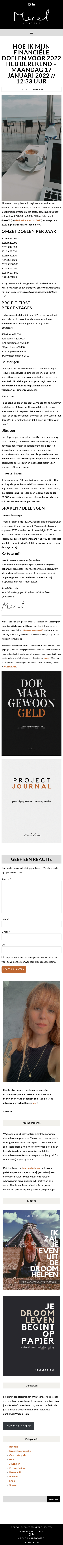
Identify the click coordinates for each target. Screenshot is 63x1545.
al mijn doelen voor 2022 (28, 220)
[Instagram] (29, 4)
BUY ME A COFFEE (19, 1426)
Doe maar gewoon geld (33, 630)
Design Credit (31, 1542)
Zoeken (53, 1499)
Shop (12, 1480)
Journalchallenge (31, 1167)
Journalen (38, 89)
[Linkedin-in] (33, 4)
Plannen (13, 1476)
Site (4, 944)
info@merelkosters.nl (31, 1531)
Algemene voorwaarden (31, 1538)
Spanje (13, 1485)
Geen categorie (17, 1455)
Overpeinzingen (18, 1467)
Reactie (6, 879)
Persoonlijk (15, 1472)
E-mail (6, 931)
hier (34, 1102)
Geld (12, 1459)
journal (47, 658)
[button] (31, 32)
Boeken (13, 1446)
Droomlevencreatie (20, 1450)
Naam (5, 919)
